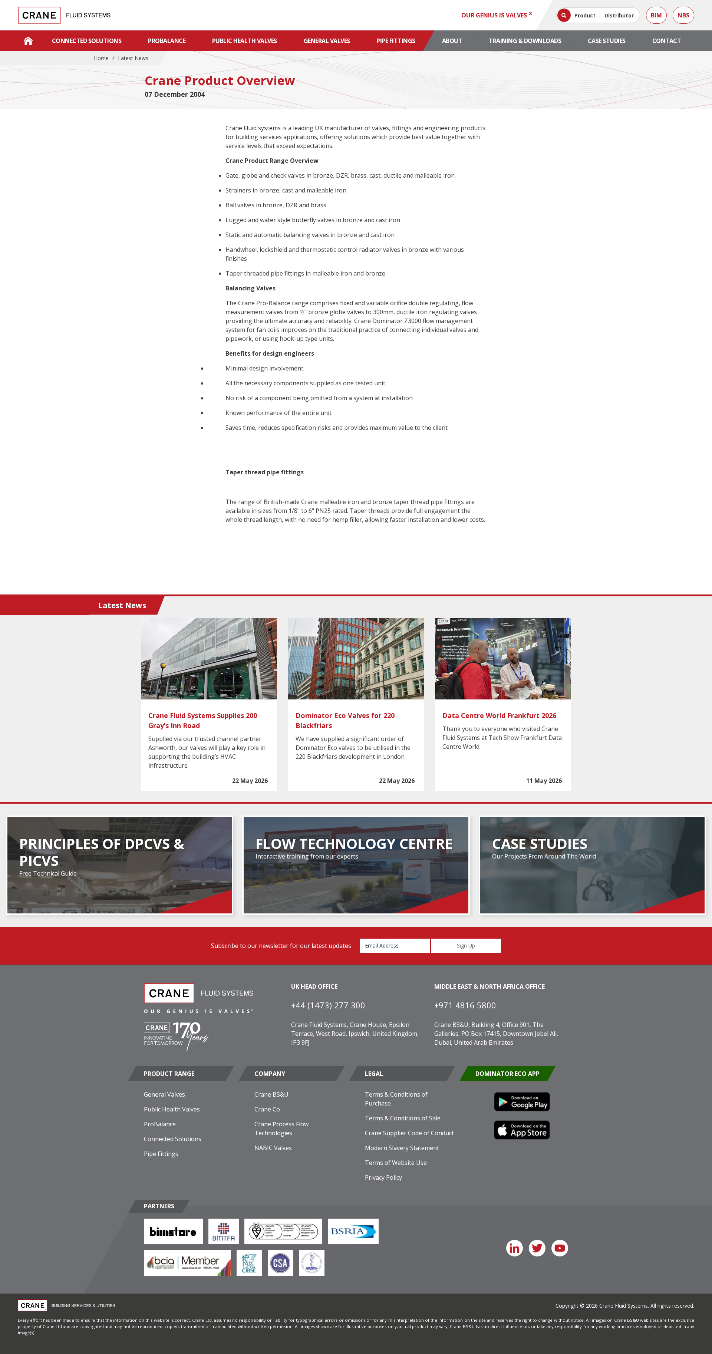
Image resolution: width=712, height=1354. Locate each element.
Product (585, 15)
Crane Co (267, 1109)
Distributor (619, 15)
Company (269, 1074)
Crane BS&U (271, 1094)
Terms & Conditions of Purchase (396, 1098)
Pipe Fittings (395, 41)
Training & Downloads (525, 41)
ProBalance (166, 41)
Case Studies (607, 41)
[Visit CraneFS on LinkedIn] (514, 1248)
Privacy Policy (383, 1177)
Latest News (133, 58)
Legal (374, 1074)
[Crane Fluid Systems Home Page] (28, 40)
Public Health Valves (244, 41)
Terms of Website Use (396, 1163)
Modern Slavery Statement (402, 1148)
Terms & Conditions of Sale (403, 1118)
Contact (666, 41)
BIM (656, 15)
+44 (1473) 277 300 (328, 1005)
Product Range (169, 1074)
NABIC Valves (273, 1148)
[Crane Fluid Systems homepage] (64, 15)
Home (101, 58)
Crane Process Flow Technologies (281, 1128)
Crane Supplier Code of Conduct (409, 1133)
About (452, 41)
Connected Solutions (87, 41)
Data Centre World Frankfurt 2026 (499, 715)
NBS (683, 15)
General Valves (327, 41)
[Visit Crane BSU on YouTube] (559, 1248)
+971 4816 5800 (465, 1005)
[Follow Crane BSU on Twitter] (537, 1248)
